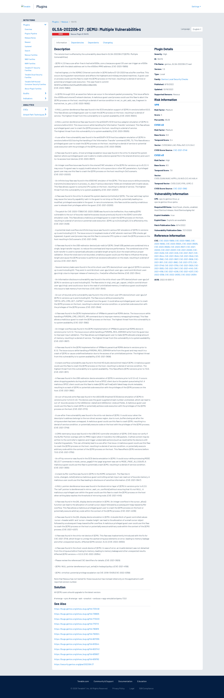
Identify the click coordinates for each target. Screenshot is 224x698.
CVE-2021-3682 (180, 188)
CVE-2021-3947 (171, 268)
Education (142, 681)
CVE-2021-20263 (184, 250)
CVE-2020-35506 (162, 247)
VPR (156, 104)
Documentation (125, 681)
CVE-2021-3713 (185, 262)
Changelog (108, 42)
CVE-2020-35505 (190, 243)
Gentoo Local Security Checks (174, 79)
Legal (132, 688)
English (196, 29)
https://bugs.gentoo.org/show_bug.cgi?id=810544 (76, 644)
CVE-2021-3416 (171, 253)
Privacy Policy (118, 688)
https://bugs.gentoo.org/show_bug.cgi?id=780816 (76, 629)
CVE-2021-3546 (186, 256)
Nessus (64, 21)
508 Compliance (146, 688)
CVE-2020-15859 (166, 240)
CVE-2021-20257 (168, 250)
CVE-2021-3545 (172, 256)
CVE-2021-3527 (186, 253)
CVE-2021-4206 (171, 271)
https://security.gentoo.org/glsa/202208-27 (74, 664)
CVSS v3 (159, 155)
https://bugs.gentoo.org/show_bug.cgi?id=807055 (76, 639)
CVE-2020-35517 (178, 247)
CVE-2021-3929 (186, 265)
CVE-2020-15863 (182, 240)
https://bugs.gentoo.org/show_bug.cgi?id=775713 (76, 624)
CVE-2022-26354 (189, 274)
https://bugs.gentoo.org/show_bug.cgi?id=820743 (76, 649)
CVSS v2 (159, 124)
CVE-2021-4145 (186, 268)
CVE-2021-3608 (186, 259)
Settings (195, 6)
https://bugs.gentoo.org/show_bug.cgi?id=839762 (76, 659)
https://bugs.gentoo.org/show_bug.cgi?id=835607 (76, 654)
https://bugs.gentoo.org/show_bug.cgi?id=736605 (76, 614)
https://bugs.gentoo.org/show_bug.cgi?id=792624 (76, 634)
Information (61, 42)
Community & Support (104, 681)
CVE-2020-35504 (173, 243)
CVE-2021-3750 (171, 265)
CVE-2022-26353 (172, 274)
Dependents (93, 42)
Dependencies (77, 42)
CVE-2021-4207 (186, 271)
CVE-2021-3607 (171, 259)
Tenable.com (83, 681)
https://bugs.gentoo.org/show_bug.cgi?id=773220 (76, 619)
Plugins (41, 6)
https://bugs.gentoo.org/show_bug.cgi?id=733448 (76, 609)
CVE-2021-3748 (180, 150)
